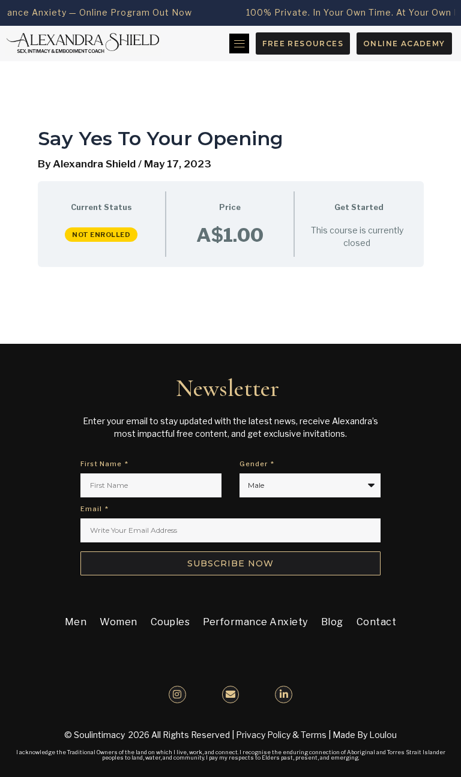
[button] (239, 43)
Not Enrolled (101, 234)
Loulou (383, 735)
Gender (255, 464)
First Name (102, 464)
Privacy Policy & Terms (281, 735)
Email (92, 509)
